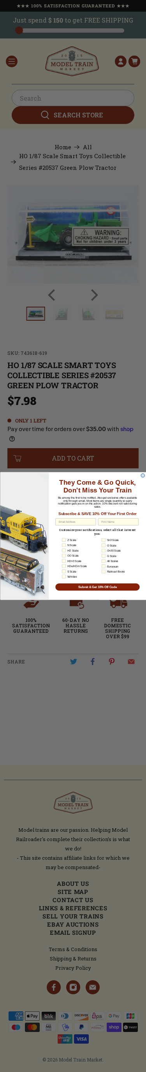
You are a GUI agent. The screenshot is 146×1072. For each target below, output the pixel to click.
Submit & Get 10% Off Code (97, 586)
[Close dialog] (143, 475)
